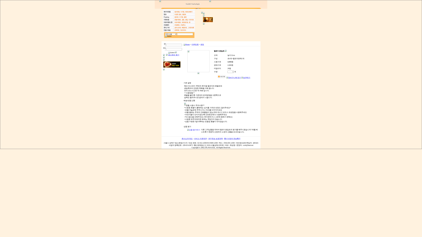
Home (187, 44)
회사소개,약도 (187, 139)
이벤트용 (195, 44)
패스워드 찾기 (173, 55)
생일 (202, 44)
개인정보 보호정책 (215, 139)
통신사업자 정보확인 (232, 139)
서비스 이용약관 (200, 139)
